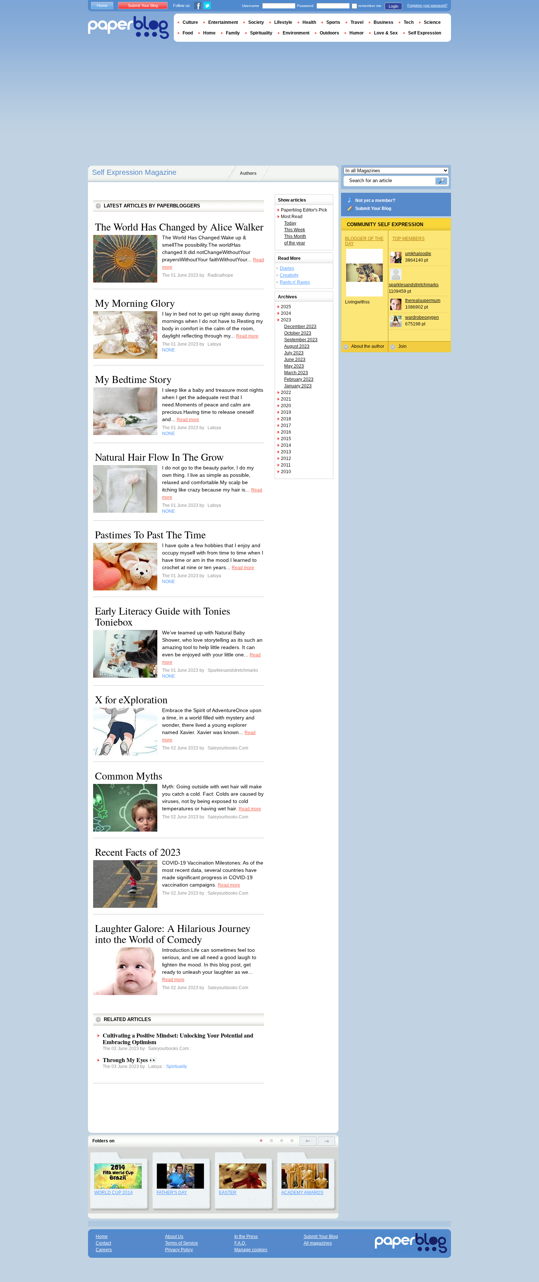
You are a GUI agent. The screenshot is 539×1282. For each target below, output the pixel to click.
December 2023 (300, 326)
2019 (286, 412)
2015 (286, 438)
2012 (286, 458)
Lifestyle (283, 22)
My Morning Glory (135, 303)
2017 (286, 425)
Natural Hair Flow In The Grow (159, 457)
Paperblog (128, 27)
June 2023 (294, 359)
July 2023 (294, 353)
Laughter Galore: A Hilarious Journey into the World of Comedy (172, 933)
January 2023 (298, 385)
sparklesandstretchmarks (414, 284)
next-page (326, 1141)
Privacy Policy (179, 1249)
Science (432, 22)
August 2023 (296, 346)
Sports (333, 22)
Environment (296, 33)
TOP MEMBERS (408, 238)
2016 (286, 432)
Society (256, 22)
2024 (286, 313)
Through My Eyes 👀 (130, 1060)
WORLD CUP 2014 (113, 1192)
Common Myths (128, 775)
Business (383, 22)
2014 (286, 445)
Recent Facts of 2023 (138, 852)
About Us (174, 1236)
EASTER (227, 1192)
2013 (286, 451)
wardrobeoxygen (422, 317)
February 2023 (299, 379)
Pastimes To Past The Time (150, 534)
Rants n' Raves (295, 282)
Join (402, 346)
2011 (286, 465)
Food (188, 33)
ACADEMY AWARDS (302, 1192)
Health (309, 22)
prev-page (308, 1141)
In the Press (246, 1236)
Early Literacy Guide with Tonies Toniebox (162, 616)
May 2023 (294, 366)
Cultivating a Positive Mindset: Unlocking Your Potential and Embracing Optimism (178, 1038)
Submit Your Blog (373, 208)
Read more (247, 336)
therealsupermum (422, 300)
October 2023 (297, 333)
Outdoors (329, 33)
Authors (248, 173)
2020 (286, 405)
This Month (295, 236)
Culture (190, 22)
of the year (294, 243)
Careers (104, 1249)
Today (290, 223)
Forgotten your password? (427, 5)
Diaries (287, 268)
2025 (286, 306)
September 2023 (301, 339)
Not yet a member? (375, 200)
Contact (103, 1243)
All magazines (318, 1243)
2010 (286, 471)
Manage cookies (250, 1249)
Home (102, 5)
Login (393, 6)
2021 (286, 399)
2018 (286, 418)
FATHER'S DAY (172, 1192)
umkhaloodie (418, 253)
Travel (357, 22)
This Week (294, 229)
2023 (286, 320)
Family (233, 33)
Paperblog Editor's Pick (304, 210)
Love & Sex (386, 33)
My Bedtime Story (133, 379)
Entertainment (223, 22)
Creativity (289, 275)
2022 (286, 392)
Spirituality (261, 33)
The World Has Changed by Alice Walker (179, 226)
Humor (356, 33)
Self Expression (424, 33)
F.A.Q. (240, 1243)
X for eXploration (131, 699)
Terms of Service (181, 1243)
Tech (409, 22)
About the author (367, 346)
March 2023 (296, 372)
